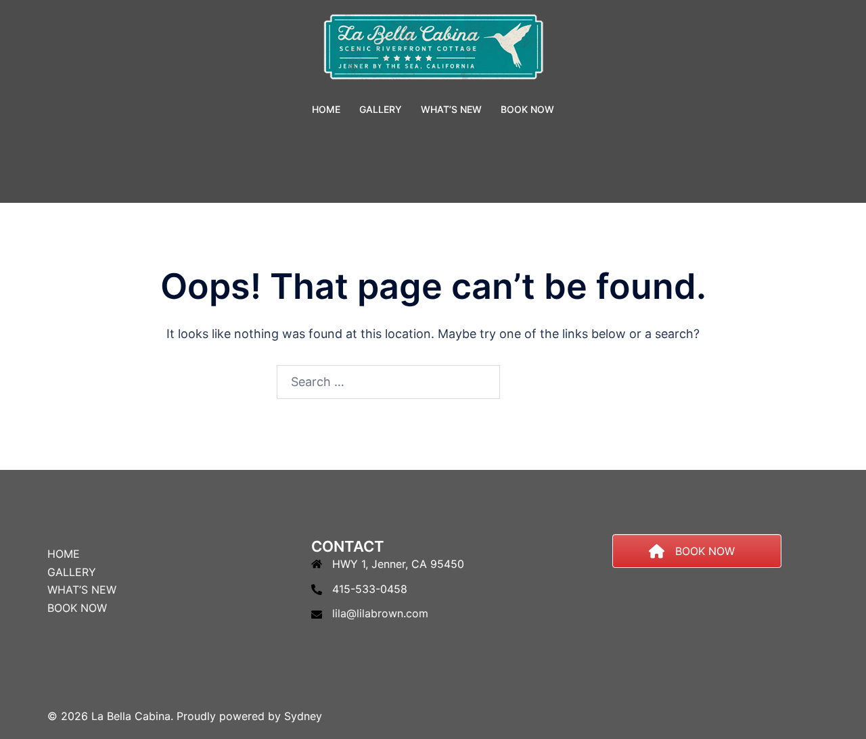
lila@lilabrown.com (380, 613)
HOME (326, 109)
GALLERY (380, 109)
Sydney (303, 716)
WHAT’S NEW (451, 109)
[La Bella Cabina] (433, 51)
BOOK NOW (527, 109)
